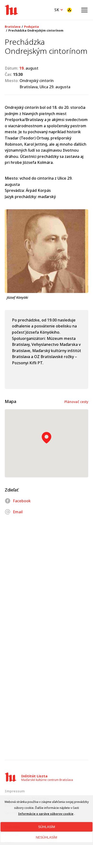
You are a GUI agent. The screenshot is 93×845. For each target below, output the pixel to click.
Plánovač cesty (76, 401)
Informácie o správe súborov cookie (45, 814)
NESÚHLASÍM (46, 837)
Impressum (15, 791)
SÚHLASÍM (46, 827)
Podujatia (31, 27)
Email (18, 511)
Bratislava (13, 27)
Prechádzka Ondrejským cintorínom (35, 31)
